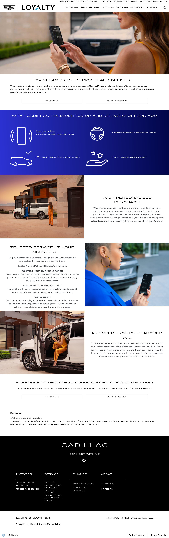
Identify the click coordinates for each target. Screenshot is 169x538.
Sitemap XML (44, 524)
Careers (107, 489)
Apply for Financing (80, 489)
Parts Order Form (53, 499)
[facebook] (84, 460)
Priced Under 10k (27, 489)
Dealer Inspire (147, 518)
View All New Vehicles (25, 484)
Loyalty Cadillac (41, 518)
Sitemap (33, 524)
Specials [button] (107, 8)
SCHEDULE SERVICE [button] (117, 101)
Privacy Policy (21, 524)
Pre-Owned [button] (94, 8)
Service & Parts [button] (123, 8)
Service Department (53, 484)
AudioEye (56, 524)
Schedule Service (51, 489)
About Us (107, 484)
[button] (164, 7)
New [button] (83, 8)
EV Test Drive (72, 8)
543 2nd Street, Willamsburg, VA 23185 (120, 1)
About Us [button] (150, 8)
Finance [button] (138, 8)
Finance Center (84, 484)
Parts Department (53, 494)
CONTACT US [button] (52, 101)
